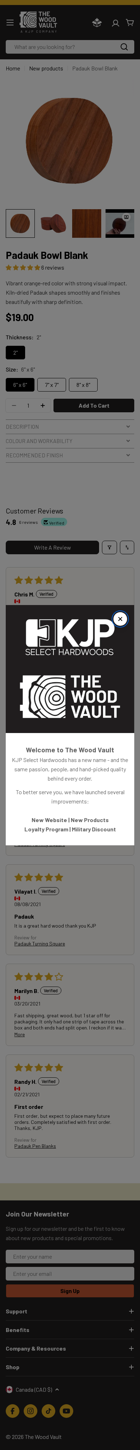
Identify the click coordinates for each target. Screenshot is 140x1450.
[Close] (120, 619)
